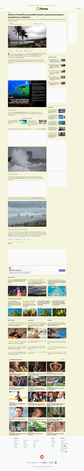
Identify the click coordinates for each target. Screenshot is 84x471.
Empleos (62, 450)
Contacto (62, 441)
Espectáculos (11, 320)
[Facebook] (27, 462)
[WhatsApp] (38, 462)
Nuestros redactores (64, 448)
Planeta (9, 12)
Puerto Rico (11, 239)
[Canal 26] (42, 457)
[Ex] (31, 462)
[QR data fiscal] (56, 463)
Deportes (25, 441)
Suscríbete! (62, 270)
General (25, 443)
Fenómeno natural (18, 239)
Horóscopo (15, 444)
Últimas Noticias (16, 440)
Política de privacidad (64, 444)
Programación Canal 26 (64, 447)
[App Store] (45, 463)
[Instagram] (29, 462)
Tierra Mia (52, 443)
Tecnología (30, 320)
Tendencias (25, 447)
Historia (34, 443)
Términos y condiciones (64, 443)
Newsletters (64, 451)
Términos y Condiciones (40, 466)
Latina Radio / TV (54, 441)
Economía (34, 441)
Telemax (52, 444)
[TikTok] (36, 462)
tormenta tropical (34, 129)
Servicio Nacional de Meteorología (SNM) (19, 53)
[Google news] (41, 462)
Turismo (49, 320)
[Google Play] (51, 463)
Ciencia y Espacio (36, 440)
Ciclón (28, 239)
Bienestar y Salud (26, 440)
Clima (24, 239)
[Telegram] (39, 462)
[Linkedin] (34, 462)
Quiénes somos (63, 440)
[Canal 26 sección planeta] (42, 10)
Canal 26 (11, 23)
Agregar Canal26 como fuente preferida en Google (40, 24)
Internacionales (26, 444)
